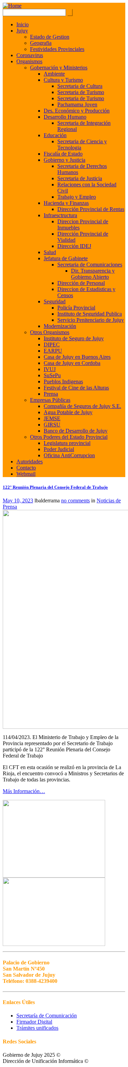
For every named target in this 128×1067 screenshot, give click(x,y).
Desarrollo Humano (65, 117)
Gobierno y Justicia (64, 160)
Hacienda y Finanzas (66, 203)
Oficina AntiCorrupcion (69, 455)
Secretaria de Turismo (80, 92)
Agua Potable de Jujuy (68, 412)
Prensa (51, 394)
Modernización (60, 326)
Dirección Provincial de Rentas (90, 209)
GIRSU (52, 424)
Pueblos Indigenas (63, 381)
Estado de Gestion (49, 37)
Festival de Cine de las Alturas (76, 388)
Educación (55, 135)
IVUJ (50, 369)
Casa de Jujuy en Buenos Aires (77, 357)
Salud (50, 252)
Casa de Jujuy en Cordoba (72, 363)
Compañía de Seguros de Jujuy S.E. (82, 406)
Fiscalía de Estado (63, 154)
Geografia (41, 43)
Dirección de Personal (81, 283)
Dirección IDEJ (74, 246)
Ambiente (54, 74)
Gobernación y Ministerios (58, 67)
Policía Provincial (76, 308)
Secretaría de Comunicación (46, 1015)
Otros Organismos (49, 332)
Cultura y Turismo (63, 80)
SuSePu (52, 375)
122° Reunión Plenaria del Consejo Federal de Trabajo (55, 487)
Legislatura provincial (67, 443)
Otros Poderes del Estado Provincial (69, 437)
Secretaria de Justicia (79, 178)
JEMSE (52, 418)
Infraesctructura (60, 215)
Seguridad (55, 301)
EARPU (53, 351)
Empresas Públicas (50, 400)
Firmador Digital (34, 1022)
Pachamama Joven (77, 104)
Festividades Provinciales (57, 49)
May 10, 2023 (18, 500)
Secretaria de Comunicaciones (89, 264)
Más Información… (24, 791)
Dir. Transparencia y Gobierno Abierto (93, 274)
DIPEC (52, 344)
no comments (75, 500)
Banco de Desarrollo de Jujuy (76, 431)
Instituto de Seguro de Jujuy (74, 338)
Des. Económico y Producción (77, 111)
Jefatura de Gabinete (66, 258)
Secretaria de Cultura (79, 86)
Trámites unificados (37, 1028)
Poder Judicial (59, 449)
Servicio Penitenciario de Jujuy (90, 320)
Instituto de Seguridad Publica (89, 314)
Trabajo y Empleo (76, 197)
